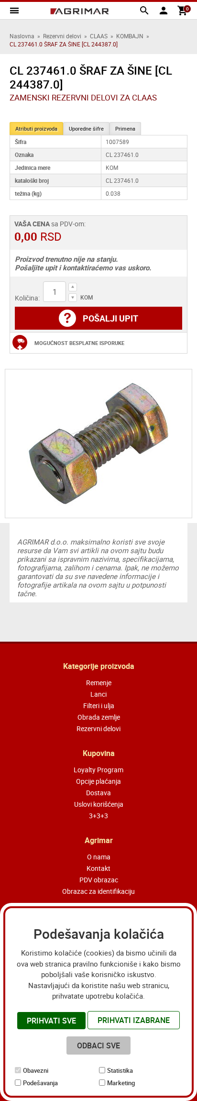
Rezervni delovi (62, 36)
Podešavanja (40, 1083)
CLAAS (99, 36)
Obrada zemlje (98, 717)
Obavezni (35, 1070)
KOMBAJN (129, 36)
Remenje (98, 682)
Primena (125, 128)
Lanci (98, 694)
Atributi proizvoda (36, 128)
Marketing (121, 1083)
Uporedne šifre (86, 128)
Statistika (120, 1070)
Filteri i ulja (98, 705)
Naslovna (22, 36)
